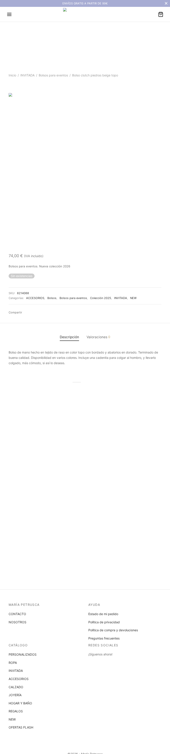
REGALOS (16, 711)
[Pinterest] (53, 312)
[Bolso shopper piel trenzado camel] (32, 419)
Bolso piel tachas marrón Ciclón (79, 449)
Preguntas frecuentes (104, 638)
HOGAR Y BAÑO (20, 703)
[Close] (166, 3)
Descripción (69, 337)
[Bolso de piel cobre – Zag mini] (138, 419)
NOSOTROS (17, 622)
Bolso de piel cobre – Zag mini (133, 449)
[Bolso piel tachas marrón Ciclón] (85, 419)
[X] (47, 312)
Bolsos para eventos (53, 75)
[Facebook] (26, 312)
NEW (133, 298)
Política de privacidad (104, 622)
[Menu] (9, 14)
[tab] (69, 337)
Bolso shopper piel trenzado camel (29, 449)
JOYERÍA (15, 695)
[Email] (40, 312)
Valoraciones (98, 337)
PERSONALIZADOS (23, 654)
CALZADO (16, 687)
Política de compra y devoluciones (113, 630)
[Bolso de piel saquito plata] (32, 499)
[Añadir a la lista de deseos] (54, 447)
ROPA (13, 663)
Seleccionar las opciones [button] (29, 464)
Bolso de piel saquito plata (28, 527)
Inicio (12, 75)
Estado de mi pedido (103, 614)
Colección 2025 (100, 298)
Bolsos (51, 298)
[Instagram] (100, 662)
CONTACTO (17, 614)
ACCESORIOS (35, 298)
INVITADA (27, 75)
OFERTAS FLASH (21, 727)
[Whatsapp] (33, 312)
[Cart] (160, 14)
